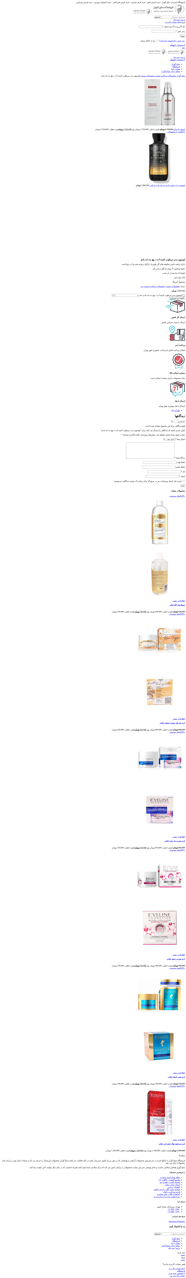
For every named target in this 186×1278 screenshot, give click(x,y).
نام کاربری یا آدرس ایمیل (174, 26)
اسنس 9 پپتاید (179, 129)
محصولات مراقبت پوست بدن (152, 286)
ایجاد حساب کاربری (173, 22)
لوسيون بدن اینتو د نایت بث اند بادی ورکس (167, 185)
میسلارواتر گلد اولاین (177, 605)
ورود (182, 36)
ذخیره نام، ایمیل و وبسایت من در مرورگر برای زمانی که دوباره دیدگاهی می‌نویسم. (147, 481)
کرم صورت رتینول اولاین (176, 959)
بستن (183, 1255)
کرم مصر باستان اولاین (176, 1077)
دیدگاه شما (179, 458)
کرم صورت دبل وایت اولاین (174, 841)
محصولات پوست (147, 76)
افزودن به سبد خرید (177, 298)
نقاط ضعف (180, 467)
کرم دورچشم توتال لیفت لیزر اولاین (172, 1144)
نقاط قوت (181, 462)
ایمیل (182, 476)
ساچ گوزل (180, 76)
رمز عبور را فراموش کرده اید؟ (172, 41)
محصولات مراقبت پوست (165, 76)
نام (183, 472)
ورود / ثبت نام (174, 1248)
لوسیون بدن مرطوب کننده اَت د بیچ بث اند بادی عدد (160, 295)
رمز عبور (180, 31)
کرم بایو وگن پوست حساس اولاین (172, 723)
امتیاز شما (180, 439)
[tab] (90, 410)
